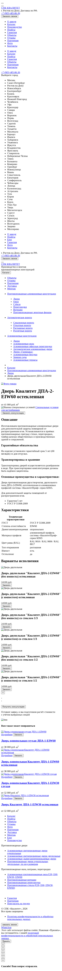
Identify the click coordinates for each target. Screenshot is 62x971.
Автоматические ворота (19, 317)
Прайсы (11, 29)
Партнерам (13, 40)
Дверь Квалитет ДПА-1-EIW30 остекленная (29, 804)
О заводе (11, 21)
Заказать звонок (9, 16)
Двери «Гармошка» (23, 352)
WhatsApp (6, 927)
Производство (14, 27)
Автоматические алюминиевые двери (32, 349)
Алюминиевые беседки (25, 354)
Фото (10, 43)
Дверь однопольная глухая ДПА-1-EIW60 (28, 740)
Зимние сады (20, 357)
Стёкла (16, 304)
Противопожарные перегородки (23, 882)
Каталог (11, 24)
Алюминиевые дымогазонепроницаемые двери (31, 858)
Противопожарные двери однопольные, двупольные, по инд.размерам (27, 862)
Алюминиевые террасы (25, 360)
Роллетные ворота (22, 330)
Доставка (12, 286)
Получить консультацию (13, 707)
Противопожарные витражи (21, 880)
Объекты (11, 35)
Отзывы (11, 38)
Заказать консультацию (13, 413)
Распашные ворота (23, 328)
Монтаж (11, 288)
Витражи (18, 309)
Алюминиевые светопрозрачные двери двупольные (33, 856)
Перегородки (20, 307)
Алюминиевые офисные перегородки (32, 346)
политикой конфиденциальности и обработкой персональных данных (27, 936)
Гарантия (12, 32)
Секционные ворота (23, 322)
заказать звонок (9, 924)
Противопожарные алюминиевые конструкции (31, 293)
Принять (6, 941)
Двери (16, 299)
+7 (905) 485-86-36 (10, 13)
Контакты (12, 46)
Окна (16, 301)
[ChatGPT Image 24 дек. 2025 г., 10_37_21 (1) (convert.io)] (8, 383)
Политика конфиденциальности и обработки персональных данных (30, 917)
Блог (9, 239)
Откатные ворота (22, 325)
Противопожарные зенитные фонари (32, 312)
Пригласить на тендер (18, 903)
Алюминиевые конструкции (22, 336)
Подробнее (6, 734)
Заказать (6, 585)
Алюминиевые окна (23, 343)
